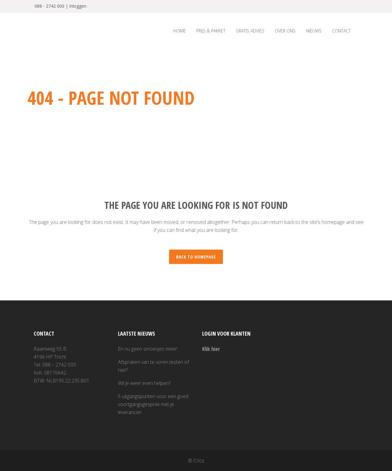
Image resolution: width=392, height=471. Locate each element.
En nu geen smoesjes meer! (148, 348)
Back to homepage (196, 257)
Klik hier (211, 348)
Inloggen (77, 6)
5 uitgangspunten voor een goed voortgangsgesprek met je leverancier (153, 404)
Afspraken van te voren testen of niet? (153, 366)
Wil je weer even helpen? (144, 383)
